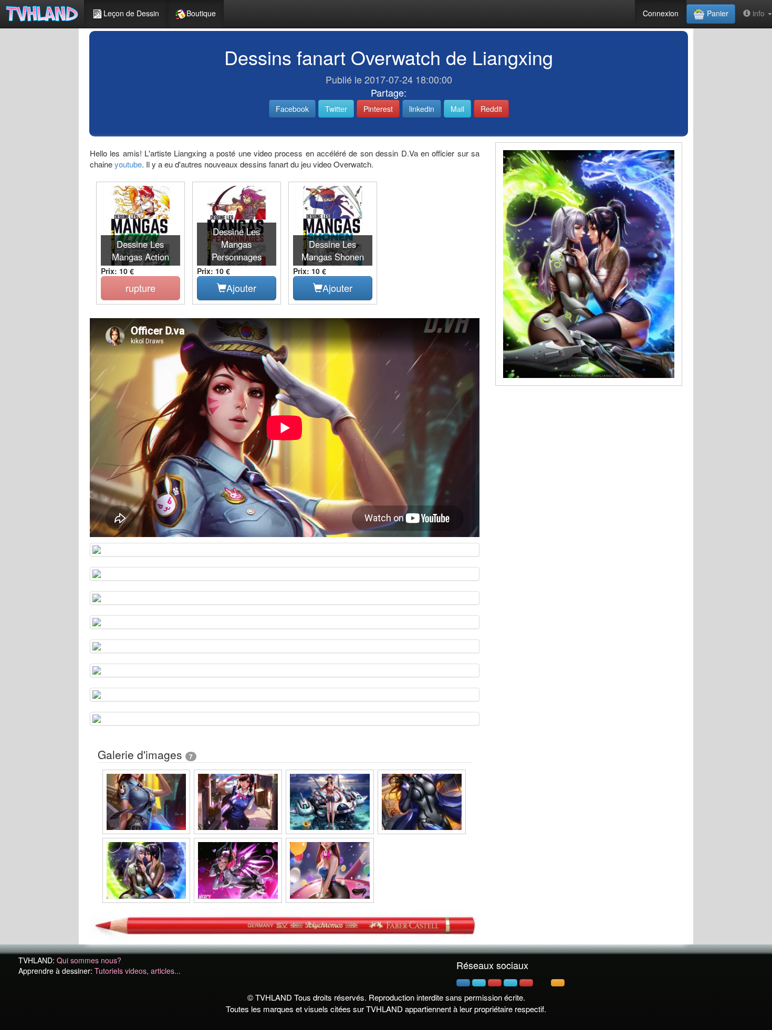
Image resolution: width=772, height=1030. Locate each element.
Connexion (661, 13)
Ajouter (241, 288)
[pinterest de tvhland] (495, 982)
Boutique (201, 13)
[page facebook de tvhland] (463, 982)
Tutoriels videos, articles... (138, 970)
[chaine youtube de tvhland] (526, 982)
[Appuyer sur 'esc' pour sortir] (588, 264)
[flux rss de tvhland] (558, 982)
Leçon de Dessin (131, 13)
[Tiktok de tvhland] (542, 982)
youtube (128, 164)
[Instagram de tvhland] (510, 982)
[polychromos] (284, 924)
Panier (716, 13)
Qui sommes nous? (89, 960)
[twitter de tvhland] (479, 982)
